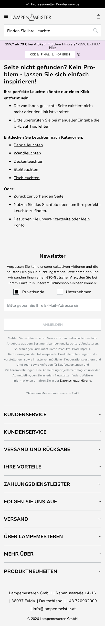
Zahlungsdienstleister (37, 484)
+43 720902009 (82, 600)
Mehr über (18, 553)
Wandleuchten (27, 152)
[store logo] (34, 16)
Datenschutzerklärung (75, 380)
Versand (16, 519)
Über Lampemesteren (33, 536)
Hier (52, 47)
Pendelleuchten (28, 144)
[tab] (52, 414)
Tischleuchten (27, 177)
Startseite (62, 218)
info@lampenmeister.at (54, 608)
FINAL (50, 54)
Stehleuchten (26, 169)
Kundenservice (25, 414)
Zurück (20, 196)
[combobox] (52, 30)
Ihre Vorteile (22, 466)
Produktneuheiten (30, 571)
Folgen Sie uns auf (30, 501)
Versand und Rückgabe (37, 449)
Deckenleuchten (28, 161)
